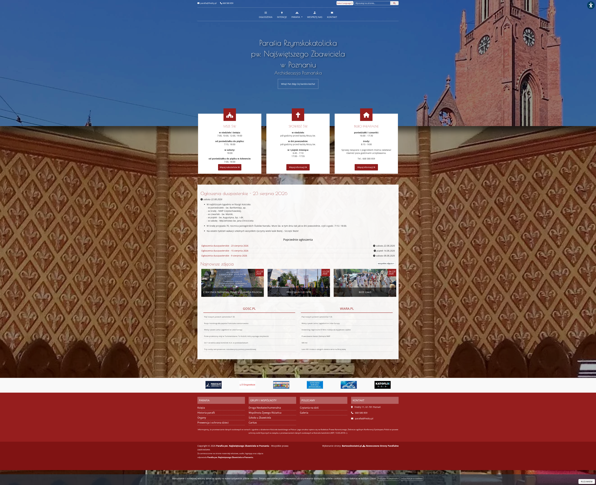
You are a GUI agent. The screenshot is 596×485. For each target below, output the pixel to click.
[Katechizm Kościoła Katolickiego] (261, 385)
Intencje (282, 17)
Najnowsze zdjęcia (217, 263)
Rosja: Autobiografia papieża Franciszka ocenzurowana (226, 323)
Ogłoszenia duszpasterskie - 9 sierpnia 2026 (224, 255)
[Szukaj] (394, 3)
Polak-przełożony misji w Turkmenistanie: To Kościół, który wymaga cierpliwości (236, 336)
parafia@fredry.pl (208, 3)
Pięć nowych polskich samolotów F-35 (219, 317)
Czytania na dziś (309, 407)
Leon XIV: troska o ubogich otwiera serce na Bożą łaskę (324, 349)
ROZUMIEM (587, 481)
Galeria (304, 412)
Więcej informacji (297, 167)
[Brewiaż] (362, 385)
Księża (201, 407)
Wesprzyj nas (314, 17)
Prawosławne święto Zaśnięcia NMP (316, 336)
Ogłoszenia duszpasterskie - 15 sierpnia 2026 (224, 250)
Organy (201, 417)
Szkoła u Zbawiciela (260, 417)
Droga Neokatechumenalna (265, 407)
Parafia (296, 17)
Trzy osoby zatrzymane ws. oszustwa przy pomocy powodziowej (230, 349)
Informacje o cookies (412, 478)
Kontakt (332, 17)
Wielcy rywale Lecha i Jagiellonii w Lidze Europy (223, 330)
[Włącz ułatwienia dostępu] (590, 5)
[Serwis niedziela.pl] (396, 385)
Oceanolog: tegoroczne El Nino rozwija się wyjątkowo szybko (326, 330)
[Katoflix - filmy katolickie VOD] (329, 385)
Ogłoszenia (265, 17)
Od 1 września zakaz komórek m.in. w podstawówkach (226, 343)
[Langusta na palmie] (295, 385)
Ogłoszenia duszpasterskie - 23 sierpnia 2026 (244, 193)
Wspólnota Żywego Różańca (265, 412)
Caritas (253, 422)
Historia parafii (206, 412)
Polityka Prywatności (388, 478)
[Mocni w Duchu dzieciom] (227, 385)
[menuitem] (266, 14)
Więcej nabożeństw (229, 167)
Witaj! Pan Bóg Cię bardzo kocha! (298, 83)
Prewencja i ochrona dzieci (213, 422)
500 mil (304, 343)
